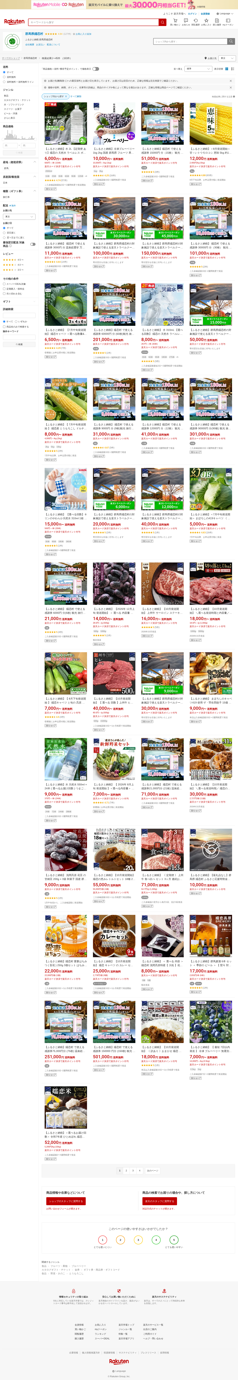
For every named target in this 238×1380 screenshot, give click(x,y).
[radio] (4, 72)
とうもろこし (76, 1273)
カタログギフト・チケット (56, 1269)
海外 (13, 205)
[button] (225, 14)
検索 (20, 152)
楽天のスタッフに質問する (159, 1201)
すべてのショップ (11, 58)
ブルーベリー (79, 1266)
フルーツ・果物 (59, 1266)
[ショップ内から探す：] (231, 41)
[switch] (33, 244)
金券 (77, 1269)
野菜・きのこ (58, 1273)
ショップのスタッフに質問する (66, 1201)
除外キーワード (11, 331)
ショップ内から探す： (166, 41)
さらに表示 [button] (9, 118)
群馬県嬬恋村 (34, 33)
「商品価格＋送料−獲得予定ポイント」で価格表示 (66, 69)
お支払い (40, 44)
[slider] (3, 139)
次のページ (152, 1170)
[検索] (162, 22)
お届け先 (7, 210)
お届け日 (7, 223)
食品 (44, 1266)
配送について (53, 44)
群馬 (6, 168)
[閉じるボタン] (230, 81)
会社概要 (29, 44)
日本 (5, 182)
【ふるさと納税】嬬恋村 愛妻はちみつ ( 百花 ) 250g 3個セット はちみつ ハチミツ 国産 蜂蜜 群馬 (66, 965)
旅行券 (6, 197)
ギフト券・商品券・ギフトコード (102, 1269)
